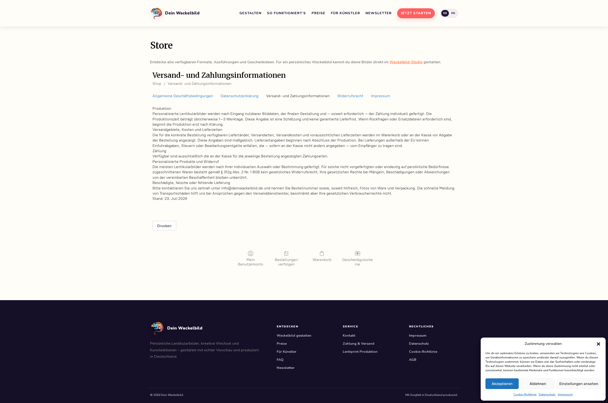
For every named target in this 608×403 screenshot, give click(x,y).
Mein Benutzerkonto (250, 261)
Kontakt (349, 335)
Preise (318, 13)
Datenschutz (547, 394)
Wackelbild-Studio (406, 62)
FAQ (280, 359)
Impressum (565, 394)
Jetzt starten (416, 13)
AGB (412, 359)
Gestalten (250, 13)
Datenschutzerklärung (239, 96)
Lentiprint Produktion (360, 351)
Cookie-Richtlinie (525, 394)
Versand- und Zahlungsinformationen (199, 83)
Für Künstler (345, 13)
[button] (598, 343)
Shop (156, 83)
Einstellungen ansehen (578, 383)
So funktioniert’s (286, 13)
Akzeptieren (502, 383)
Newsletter (379, 13)
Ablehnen (538, 383)
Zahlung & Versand (358, 343)
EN (453, 13)
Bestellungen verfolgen (286, 261)
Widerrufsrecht (350, 96)
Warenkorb (322, 259)
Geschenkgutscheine (357, 261)
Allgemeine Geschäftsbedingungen (182, 96)
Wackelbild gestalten (294, 335)
